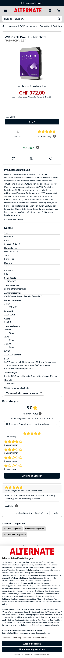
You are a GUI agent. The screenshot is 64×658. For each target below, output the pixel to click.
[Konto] (50, 10)
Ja (47, 513)
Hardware (12, 26)
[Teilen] (50, 159)
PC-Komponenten (28, 26)
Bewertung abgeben (32, 475)
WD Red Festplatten (12, 528)
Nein (55, 513)
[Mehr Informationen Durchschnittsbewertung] (54, 136)
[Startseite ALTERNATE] (28, 10)
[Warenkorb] (59, 10)
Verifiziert (9, 506)
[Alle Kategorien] (5, 10)
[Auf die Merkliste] (13, 159)
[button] (31, 159)
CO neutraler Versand (32, 3)
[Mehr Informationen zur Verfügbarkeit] (37, 147)
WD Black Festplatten (34, 528)
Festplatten (45, 26)
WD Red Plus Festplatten (15, 534)
